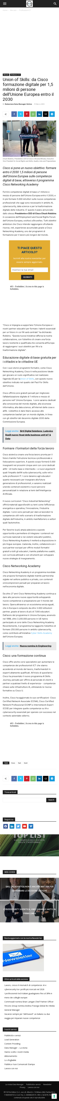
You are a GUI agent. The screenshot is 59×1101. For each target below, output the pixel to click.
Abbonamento (10, 1056)
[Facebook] (14, 114)
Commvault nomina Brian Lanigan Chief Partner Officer (29, 1001)
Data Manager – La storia (15, 1047)
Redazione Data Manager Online (18, 104)
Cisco (13, 763)
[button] (4, 3)
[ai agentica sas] (29, 889)
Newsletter (47, 1084)
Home (5, 10)
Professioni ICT (25, 10)
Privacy (22, 1087)
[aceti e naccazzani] (29, 911)
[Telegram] (52, 114)
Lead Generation (11, 1039)
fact (19, 763)
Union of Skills (27, 378)
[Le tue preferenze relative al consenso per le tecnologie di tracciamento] (54, 1096)
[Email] (45, 114)
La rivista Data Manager (14, 1084)
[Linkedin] (39, 114)
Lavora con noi (11, 1068)
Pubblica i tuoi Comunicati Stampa (19, 1064)
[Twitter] (20, 114)
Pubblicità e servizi (12, 1035)
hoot (25, 763)
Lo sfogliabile (10, 1060)
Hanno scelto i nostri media (16, 1052)
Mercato (13, 10)
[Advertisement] (29, 42)
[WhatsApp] (33, 114)
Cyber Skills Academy (41, 633)
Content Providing (12, 1043)
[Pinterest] (27, 114)
